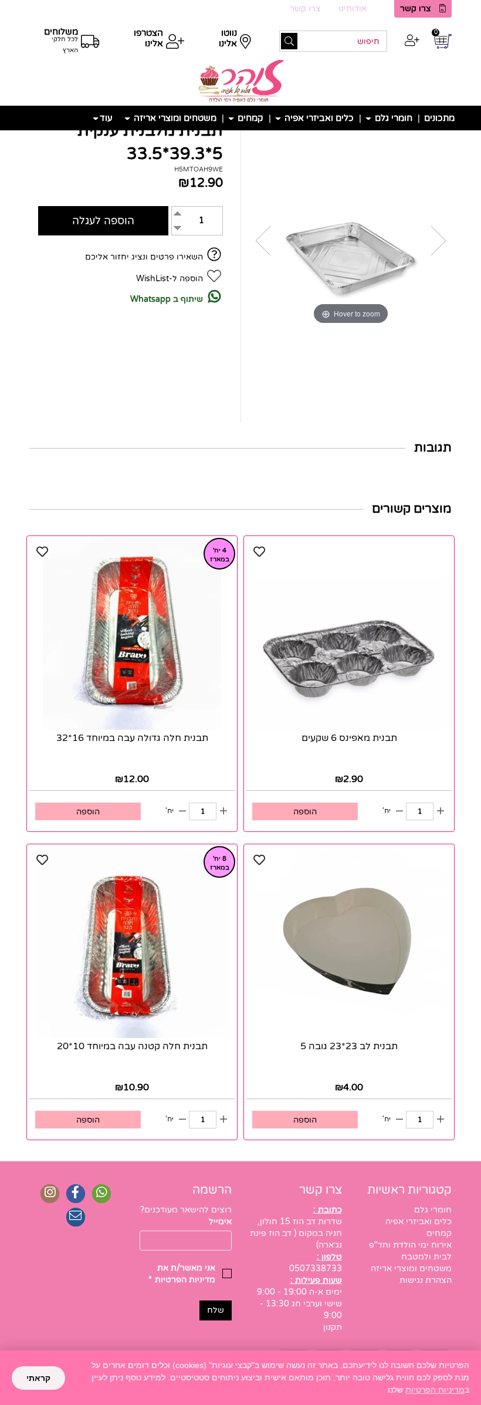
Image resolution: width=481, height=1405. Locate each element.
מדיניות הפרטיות (435, 1389)
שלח (215, 1310)
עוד (106, 118)
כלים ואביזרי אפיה (318, 118)
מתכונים (439, 118)
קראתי (38, 1378)
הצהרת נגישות (425, 1280)
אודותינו (352, 9)
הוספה (305, 812)
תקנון (332, 1327)
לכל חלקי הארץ (65, 44)
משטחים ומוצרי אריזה (173, 118)
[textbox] (186, 1210)
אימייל (220, 1222)
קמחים (249, 118)
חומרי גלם (392, 118)
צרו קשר (415, 9)
